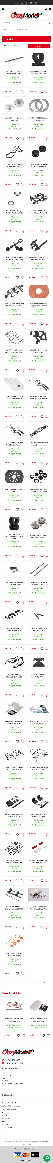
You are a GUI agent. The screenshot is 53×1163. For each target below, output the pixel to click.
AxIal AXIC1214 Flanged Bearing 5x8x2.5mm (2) (14, 212)
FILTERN (39, 46)
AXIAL (11, 29)
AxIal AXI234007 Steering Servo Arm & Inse (14, 583)
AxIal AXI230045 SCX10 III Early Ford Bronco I (14, 722)
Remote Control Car (9, 1109)
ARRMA (4, 1115)
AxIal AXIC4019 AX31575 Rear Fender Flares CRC (38, 398)
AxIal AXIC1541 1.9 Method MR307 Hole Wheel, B (38, 166)
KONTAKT (5, 1081)
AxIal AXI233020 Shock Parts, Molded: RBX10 (14, 630)
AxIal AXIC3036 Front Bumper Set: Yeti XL (14, 166)
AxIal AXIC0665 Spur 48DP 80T (14, 490)
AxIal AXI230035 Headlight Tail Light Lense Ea (38, 862)
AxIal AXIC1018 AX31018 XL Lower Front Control (38, 444)
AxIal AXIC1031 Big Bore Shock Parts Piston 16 (38, 212)
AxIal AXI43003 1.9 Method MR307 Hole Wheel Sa (38, 537)
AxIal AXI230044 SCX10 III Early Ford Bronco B (39, 722)
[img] (49, 23)
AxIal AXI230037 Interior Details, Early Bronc (39, 815)
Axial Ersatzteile (21, 29)
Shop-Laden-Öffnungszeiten (12, 1083)
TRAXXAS (5, 1112)
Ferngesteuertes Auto (10, 1103)
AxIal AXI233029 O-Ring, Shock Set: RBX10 (14, 954)
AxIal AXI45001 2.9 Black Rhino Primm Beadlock (38, 490)
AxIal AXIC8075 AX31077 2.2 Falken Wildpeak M (38, 73)
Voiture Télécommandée (11, 1106)
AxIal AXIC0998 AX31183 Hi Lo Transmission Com (14, 305)
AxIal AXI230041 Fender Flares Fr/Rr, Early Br (14, 769)
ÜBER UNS (6, 1073)
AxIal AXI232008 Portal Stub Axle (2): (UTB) (38, 630)
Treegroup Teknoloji (26, 1160)
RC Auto (5, 1100)
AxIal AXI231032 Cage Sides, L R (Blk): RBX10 (14, 676)
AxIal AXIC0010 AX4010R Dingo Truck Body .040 (14, 398)
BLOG (4, 1086)
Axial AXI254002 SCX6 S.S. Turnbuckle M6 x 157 (14, 73)
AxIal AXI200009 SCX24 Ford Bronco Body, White (39, 908)
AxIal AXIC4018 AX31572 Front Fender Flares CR (14, 444)
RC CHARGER (7, 1128)
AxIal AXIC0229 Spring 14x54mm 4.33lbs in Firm (14, 351)
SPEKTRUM (6, 1118)
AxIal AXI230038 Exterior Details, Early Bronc (14, 815)
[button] (17, 91)
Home (4, 29)
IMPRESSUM (6, 1075)
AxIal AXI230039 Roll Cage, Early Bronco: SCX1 (38, 769)
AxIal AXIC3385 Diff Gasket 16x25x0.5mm (38, 119)
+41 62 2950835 (13, 1060)
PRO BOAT (5, 1121)
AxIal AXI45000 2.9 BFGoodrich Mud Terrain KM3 (14, 537)
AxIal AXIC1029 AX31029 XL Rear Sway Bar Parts (38, 258)
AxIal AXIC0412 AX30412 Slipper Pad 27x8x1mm (38, 305)
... (33, 982)
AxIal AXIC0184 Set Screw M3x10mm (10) (38, 351)
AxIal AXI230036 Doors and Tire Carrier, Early (14, 862)
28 (44, 982)
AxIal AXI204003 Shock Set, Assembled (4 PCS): (14, 908)
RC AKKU (5, 1124)
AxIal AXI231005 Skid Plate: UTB (38, 676)
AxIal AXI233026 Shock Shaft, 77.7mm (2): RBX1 (39, 583)
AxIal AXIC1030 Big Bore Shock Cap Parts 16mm (14, 258)
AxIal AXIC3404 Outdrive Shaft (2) (14, 119)
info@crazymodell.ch (14, 1063)
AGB (3, 1078)
